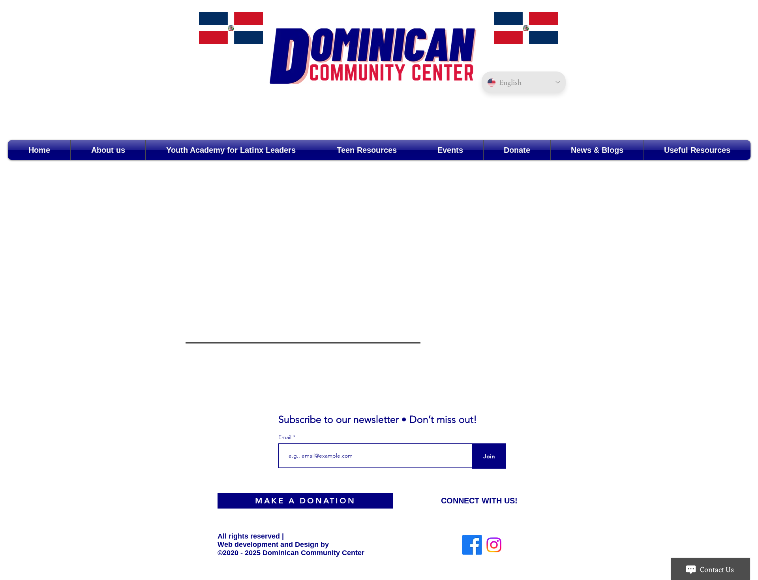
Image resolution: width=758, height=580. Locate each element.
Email (285, 437)
